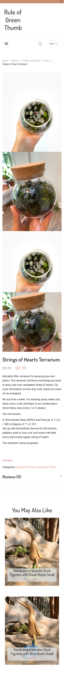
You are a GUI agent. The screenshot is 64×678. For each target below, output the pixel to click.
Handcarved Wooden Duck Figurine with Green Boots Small (32, 572)
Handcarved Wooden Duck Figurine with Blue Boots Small (32, 651)
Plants (47, 60)
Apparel (15, 60)
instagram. (15, 393)
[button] (54, 43)
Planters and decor (31, 60)
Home (5, 60)
